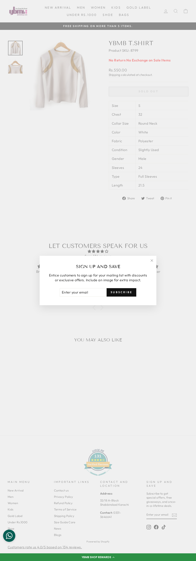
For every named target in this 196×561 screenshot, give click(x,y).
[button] (98, 557)
